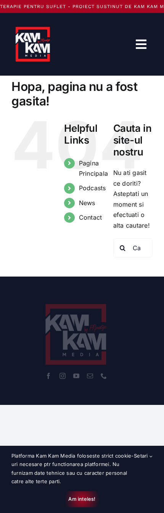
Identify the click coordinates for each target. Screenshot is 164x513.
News (87, 203)
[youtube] (76, 376)
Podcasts (92, 188)
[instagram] (62, 376)
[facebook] (48, 376)
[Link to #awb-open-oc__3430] (141, 44)
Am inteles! (81, 499)
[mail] (90, 376)
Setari (142, 456)
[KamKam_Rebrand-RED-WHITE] (76, 299)
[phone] (104, 376)
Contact (90, 217)
